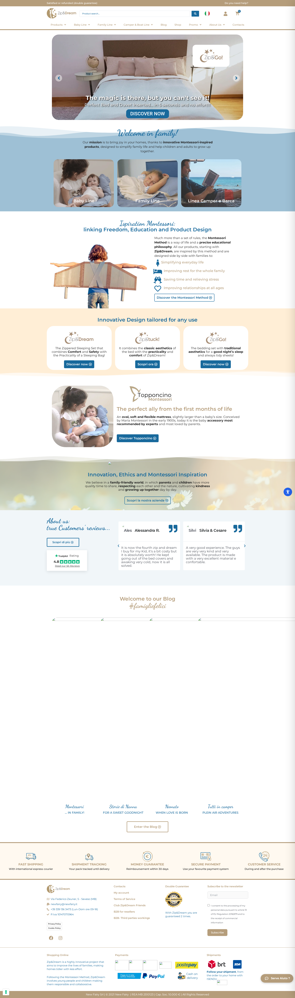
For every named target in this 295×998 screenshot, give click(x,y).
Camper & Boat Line (136, 24)
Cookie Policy (54, 928)
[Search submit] (195, 14)
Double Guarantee (177, 886)
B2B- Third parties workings (132, 918)
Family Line (105, 24)
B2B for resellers (124, 911)
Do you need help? (236, 3)
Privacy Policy (54, 924)
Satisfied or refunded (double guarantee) (72, 3)
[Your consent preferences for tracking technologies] (6, 992)
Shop (177, 24)
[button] (118, 546)
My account (121, 892)
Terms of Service (124, 899)
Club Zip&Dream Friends (130, 905)
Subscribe (217, 932)
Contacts (238, 24)
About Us (215, 24)
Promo (193, 24)
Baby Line (80, 24)
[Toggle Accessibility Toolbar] (287, 492)
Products (57, 24)
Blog (164, 24)
